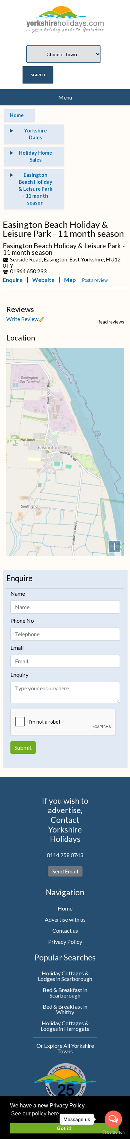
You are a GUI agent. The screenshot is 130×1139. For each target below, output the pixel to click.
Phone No (22, 620)
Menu (65, 97)
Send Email (65, 871)
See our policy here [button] (35, 1113)
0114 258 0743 (65, 855)
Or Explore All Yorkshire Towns (65, 1048)
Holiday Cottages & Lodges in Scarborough (65, 976)
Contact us (65, 930)
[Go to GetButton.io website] (113, 1132)
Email (17, 647)
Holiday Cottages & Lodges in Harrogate (65, 1026)
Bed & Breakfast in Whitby (65, 1009)
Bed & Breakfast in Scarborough (65, 992)
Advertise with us (65, 919)
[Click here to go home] (65, 16)
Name (17, 593)
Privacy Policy (65, 941)
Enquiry (19, 674)
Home (65, 908)
